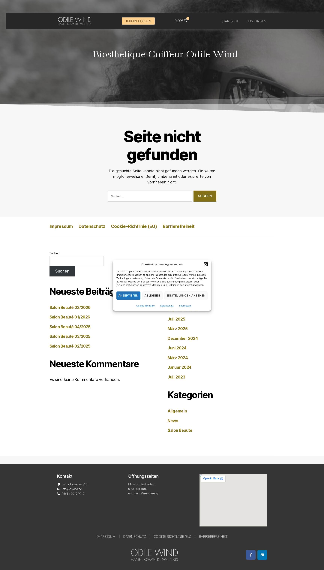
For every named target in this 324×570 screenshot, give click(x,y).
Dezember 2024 (183, 338)
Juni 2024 (177, 348)
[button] (206, 264)
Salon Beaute (180, 430)
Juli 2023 (176, 377)
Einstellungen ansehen (186, 295)
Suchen (54, 253)
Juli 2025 (176, 319)
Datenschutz (167, 305)
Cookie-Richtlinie (145, 305)
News (173, 420)
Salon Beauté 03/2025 (70, 336)
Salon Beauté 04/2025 (70, 326)
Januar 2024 (179, 367)
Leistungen (256, 21)
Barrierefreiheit (178, 226)
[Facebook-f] (251, 555)
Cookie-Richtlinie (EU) (134, 226)
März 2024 (178, 357)
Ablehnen (152, 295)
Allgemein (177, 411)
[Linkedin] (262, 555)
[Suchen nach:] (149, 197)
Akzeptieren (128, 295)
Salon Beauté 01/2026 (70, 317)
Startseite (230, 21)
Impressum (185, 305)
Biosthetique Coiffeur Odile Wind (165, 54)
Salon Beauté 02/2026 (70, 307)
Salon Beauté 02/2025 (70, 346)
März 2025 (178, 328)
